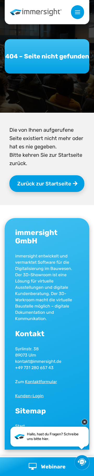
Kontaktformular (41, 381)
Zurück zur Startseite (44, 183)
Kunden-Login (29, 395)
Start (20, 426)
